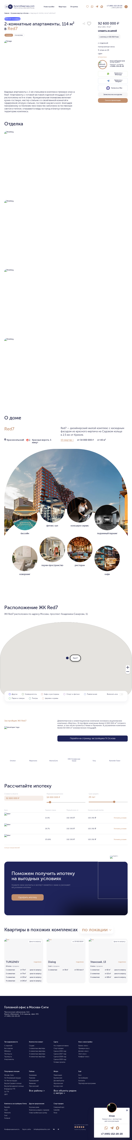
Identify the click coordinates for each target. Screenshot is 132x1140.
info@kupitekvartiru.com (42, 1129)
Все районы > (37, 1091)
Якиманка (32, 1083)
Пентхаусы (8, 1054)
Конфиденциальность (11, 1129)
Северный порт (59, 1107)
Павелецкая (58, 1075)
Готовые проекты (59, 1062)
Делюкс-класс (83, 1051)
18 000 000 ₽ (53, 797)
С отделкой (8, 1046)
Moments (7, 1113)
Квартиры (62, 7)
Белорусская (58, 1086)
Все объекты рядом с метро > (65, 1092)
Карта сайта (26, 1129)
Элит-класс (82, 1054)
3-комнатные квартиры (37, 1054)
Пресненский (33, 1086)
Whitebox (7, 1051)
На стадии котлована (61, 1046)
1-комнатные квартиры (37, 1048)
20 (92, 797)
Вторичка (74, 7)
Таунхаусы (8, 1056)
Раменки (32, 1078)
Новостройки (49, 7)
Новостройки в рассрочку (38, 1113)
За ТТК (6, 1091)
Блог (80, 1075)
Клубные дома (34, 1107)
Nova (55, 1113)
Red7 (13, 28)
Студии (31, 1046)
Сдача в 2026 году (60, 1051)
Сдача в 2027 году (60, 1054)
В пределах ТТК (9, 1089)
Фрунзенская (58, 1083)
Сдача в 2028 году (60, 1056)
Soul (5, 1115)
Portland (7, 1118)
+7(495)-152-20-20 (117, 66)
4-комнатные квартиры (37, 1056)
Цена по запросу (35, 941)
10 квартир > (67, 440)
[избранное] (87, 6)
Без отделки (8, 1048)
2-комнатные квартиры (37, 1051)
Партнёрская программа (87, 1083)
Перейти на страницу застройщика (92, 738)
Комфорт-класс (83, 1056)
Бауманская (58, 1078)
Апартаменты (9, 1059)
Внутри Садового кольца (12, 1083)
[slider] (50, 802)
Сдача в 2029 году (60, 1059)
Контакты (81, 1081)
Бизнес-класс (83, 1046)
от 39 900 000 (78, 941)
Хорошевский (33, 1081)
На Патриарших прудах (12, 1078)
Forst (6, 1110)
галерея (9, 35)
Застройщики (83, 1078)
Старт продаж (58, 1048)
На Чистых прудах (10, 1081)
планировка (19, 35)
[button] (84, 23)
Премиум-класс (84, 1048)
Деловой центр (59, 1081)
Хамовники (33, 1075)
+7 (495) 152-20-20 (12, 1016)
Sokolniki (56, 1110)
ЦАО (6, 1094)
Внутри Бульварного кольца (14, 1086)
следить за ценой (107, 30)
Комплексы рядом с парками (39, 1110)
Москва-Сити (9, 1075)
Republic (7, 1107)
